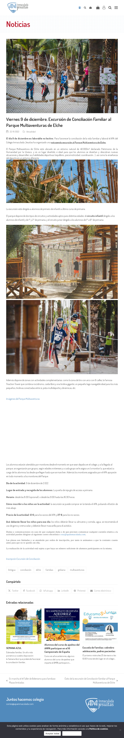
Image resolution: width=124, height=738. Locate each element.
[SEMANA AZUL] (23, 625)
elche (38, 569)
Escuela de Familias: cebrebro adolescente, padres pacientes (99, 649)
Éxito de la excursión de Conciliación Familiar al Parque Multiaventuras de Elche (87, 680)
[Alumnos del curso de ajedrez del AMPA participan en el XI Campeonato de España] (62, 624)
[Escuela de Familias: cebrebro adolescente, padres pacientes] (100, 625)
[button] (116, 7)
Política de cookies (98, 729)
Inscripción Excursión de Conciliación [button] (23, 558)
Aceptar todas (52, 733)
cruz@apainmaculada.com (72, 534)
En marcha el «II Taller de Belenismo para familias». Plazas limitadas (31, 681)
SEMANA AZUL (13, 648)
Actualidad (31, 131)
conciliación (25, 569)
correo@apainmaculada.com (20, 703)
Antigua (11, 569)
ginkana (61, 569)
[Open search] (85, 7)
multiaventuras (77, 569)
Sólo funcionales (72, 733)
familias (49, 569)
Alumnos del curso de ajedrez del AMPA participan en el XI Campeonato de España (62, 648)
